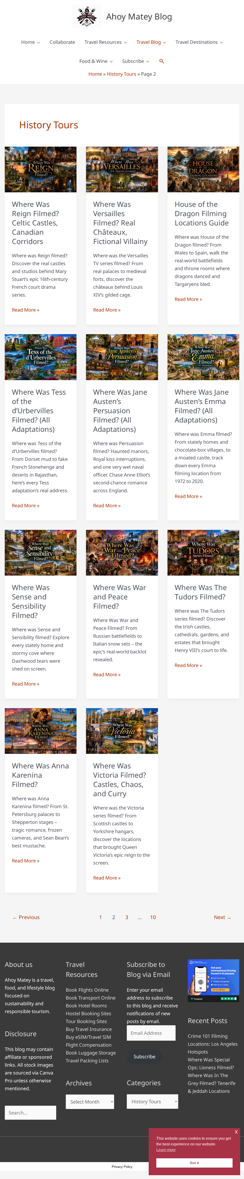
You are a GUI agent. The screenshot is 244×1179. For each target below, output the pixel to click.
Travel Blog (149, 42)
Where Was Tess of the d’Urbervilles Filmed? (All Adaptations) (39, 410)
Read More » (25, 310)
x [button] (236, 1131)
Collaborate (62, 42)
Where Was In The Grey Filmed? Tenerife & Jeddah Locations (211, 1083)
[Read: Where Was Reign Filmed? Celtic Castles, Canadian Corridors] (40, 169)
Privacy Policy (122, 1167)
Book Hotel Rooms (86, 1005)
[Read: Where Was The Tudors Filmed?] (203, 552)
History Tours (121, 74)
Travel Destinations (197, 42)
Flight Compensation (89, 1045)
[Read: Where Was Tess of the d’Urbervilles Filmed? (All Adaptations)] (40, 356)
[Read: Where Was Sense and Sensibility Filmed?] (40, 552)
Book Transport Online (91, 998)
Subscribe (133, 61)
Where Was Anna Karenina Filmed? (40, 775)
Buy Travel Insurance (89, 1029)
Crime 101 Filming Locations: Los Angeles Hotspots (213, 1044)
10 (153, 917)
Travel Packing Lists (87, 1060)
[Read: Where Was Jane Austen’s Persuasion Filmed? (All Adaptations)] (122, 356)
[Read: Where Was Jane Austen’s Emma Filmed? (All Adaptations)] (203, 356)
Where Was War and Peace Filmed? (119, 596)
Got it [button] (194, 1163)
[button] (162, 61)
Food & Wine (93, 61)
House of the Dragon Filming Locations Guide (202, 213)
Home (28, 42)
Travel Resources (103, 42)
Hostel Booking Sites (88, 1013)
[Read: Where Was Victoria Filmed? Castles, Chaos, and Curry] (122, 730)
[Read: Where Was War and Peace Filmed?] (122, 552)
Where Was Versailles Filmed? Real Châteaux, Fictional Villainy (120, 222)
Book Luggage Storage (91, 1053)
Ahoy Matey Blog (139, 16)
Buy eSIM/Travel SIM (88, 1037)
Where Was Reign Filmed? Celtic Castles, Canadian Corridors (35, 222)
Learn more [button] (166, 1150)
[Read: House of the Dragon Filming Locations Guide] (203, 169)
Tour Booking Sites (86, 1021)
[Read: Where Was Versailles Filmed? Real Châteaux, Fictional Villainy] (122, 169)
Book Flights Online (87, 990)
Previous (26, 917)
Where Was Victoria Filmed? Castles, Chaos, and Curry (119, 779)
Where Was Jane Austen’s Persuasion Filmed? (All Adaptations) (120, 410)
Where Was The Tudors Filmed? (201, 592)
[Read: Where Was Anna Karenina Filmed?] (40, 730)
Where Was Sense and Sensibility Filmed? (31, 601)
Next (223, 917)
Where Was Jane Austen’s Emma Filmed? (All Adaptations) (202, 406)
